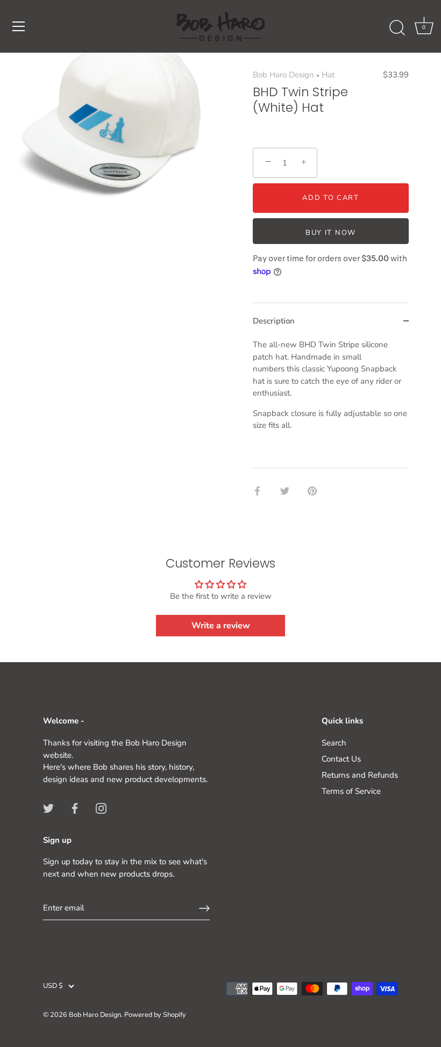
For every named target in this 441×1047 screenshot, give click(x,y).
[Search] (397, 28)
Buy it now (330, 233)
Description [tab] (274, 320)
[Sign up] (204, 908)
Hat (328, 74)
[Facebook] (74, 807)
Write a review (220, 626)
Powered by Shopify (155, 1015)
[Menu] (19, 26)
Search (334, 742)
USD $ (53, 986)
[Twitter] (48, 807)
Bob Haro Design (283, 74)
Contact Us (341, 759)
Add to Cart (330, 198)
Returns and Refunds (360, 775)
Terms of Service (351, 791)
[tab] (331, 403)
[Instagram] (101, 807)
